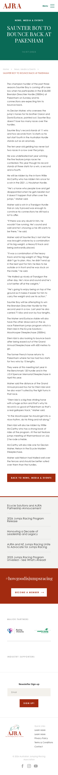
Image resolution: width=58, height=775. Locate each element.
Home (6, 69)
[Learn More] (36, 765)
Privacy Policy (41, 738)
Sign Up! (29, 703)
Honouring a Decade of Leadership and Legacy (22, 533)
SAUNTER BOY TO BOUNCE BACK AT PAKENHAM (26, 73)
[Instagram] (29, 765)
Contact (39, 746)
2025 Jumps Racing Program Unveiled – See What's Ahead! (26, 558)
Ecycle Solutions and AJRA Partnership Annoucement (24, 507)
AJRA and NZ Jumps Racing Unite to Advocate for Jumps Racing (28, 546)
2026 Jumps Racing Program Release (25, 520)
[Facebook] (22, 765)
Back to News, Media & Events (31, 478)
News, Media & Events (25, 69)
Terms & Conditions (44, 742)
